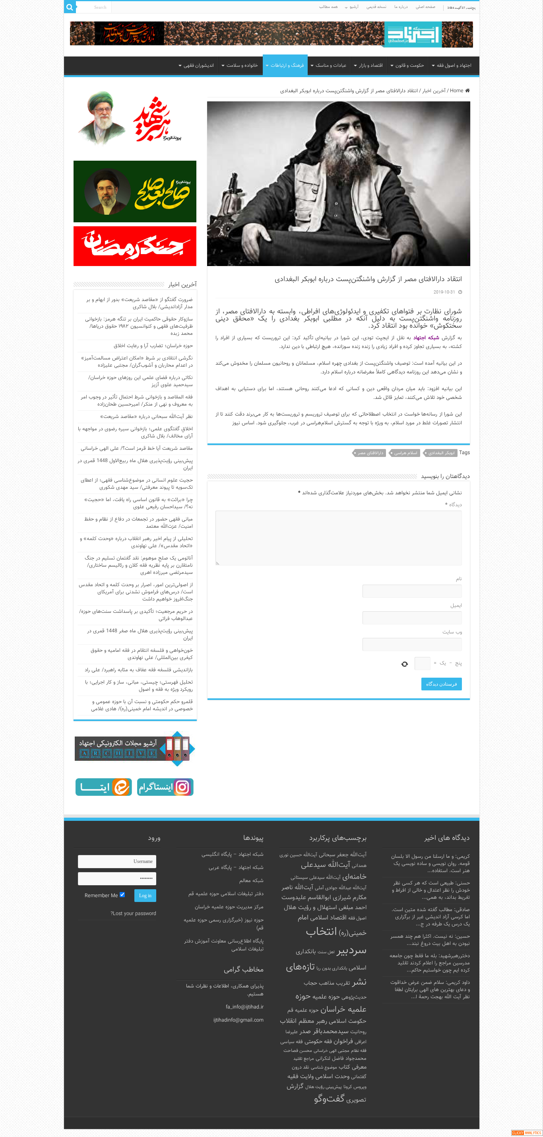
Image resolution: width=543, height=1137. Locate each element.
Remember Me (102, 896)
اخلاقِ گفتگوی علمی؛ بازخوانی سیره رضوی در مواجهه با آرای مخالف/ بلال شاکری (135, 432)
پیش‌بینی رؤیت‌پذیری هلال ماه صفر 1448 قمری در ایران (140, 634)
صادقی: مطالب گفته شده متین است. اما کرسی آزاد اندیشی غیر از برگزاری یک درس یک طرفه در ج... (431, 917)
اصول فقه (357, 918)
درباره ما (401, 7)
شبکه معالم (251, 881)
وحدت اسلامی (332, 1076)
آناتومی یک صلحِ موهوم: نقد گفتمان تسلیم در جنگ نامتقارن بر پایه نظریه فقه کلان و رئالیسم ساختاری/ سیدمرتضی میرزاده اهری (139, 565)
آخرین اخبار (434, 91)
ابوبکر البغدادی (442, 453)
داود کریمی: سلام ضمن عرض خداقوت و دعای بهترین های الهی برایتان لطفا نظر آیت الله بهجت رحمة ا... (430, 990)
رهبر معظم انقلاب (303, 1021)
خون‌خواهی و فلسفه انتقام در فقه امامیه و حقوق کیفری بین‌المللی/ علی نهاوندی (142, 654)
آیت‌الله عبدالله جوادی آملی (341, 888)
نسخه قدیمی (376, 7)
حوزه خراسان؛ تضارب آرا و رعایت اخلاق (153, 346)
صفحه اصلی (425, 7)
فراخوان (343, 1042)
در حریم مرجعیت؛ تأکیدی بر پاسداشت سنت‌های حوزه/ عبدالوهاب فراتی (136, 615)
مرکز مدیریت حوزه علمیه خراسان (229, 907)
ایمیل (456, 606)
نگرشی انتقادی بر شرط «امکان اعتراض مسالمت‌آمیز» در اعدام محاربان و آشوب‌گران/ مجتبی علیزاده (137, 361)
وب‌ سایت (452, 632)
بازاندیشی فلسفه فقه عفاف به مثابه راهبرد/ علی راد (139, 670)
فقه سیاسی (291, 1042)
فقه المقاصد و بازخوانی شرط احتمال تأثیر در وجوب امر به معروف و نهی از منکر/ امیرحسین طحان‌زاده (137, 400)
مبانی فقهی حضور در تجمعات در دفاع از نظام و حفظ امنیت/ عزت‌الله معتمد (138, 523)
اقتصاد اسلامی (328, 918)
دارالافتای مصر (370, 453)
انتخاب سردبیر (336, 941)
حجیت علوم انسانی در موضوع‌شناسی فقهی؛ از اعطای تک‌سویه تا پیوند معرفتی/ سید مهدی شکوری (137, 484)
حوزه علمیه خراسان (331, 1003)
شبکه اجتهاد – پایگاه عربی (236, 868)
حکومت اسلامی (348, 1021)
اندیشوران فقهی (199, 65)
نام (459, 579)
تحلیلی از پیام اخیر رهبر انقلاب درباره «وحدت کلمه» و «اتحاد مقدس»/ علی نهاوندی (136, 542)
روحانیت (358, 1032)
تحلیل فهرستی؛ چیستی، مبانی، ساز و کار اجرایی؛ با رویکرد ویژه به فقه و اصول (139, 686)
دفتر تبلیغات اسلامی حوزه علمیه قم (226, 894)
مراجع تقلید (303, 1058)
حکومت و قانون (410, 65)
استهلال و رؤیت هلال (310, 907)
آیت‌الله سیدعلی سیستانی (316, 878)
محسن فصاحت (297, 1050)
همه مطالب (328, 7)
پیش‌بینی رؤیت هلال (323, 1087)
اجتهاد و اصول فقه (454, 65)
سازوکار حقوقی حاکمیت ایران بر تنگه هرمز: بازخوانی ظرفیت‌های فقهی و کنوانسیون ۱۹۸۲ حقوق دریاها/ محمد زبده (139, 326)
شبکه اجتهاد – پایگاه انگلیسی (233, 855)
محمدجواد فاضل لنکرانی (341, 1059)
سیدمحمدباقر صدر (324, 1031)
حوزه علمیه (326, 997)
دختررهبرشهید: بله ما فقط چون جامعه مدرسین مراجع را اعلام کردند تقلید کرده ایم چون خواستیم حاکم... (430, 963)
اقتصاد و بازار (371, 65)
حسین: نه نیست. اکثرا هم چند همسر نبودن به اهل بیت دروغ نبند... (430, 940)
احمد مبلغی (353, 907)
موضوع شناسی (324, 1067)
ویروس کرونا (355, 1086)
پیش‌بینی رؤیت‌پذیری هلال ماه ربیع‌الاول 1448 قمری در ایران (135, 464)
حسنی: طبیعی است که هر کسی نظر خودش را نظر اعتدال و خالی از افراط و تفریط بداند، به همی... (431, 890)
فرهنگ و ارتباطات (287, 65)
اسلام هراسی (405, 453)
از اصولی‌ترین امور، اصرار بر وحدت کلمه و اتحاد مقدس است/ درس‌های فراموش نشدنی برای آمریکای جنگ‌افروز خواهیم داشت (136, 592)
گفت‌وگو (329, 1099)
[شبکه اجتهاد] (271, 35)
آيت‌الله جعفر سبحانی (343, 855)
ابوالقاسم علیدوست (306, 897)
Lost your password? (133, 914)
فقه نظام (359, 1051)
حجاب (310, 983)
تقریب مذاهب (334, 983)
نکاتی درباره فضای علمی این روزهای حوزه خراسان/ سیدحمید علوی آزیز (140, 381)
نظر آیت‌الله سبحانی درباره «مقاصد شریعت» (146, 417)
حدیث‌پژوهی (354, 997)
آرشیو (354, 7)
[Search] (70, 7)
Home (457, 91)
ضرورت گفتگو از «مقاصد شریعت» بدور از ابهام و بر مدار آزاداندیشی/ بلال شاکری (139, 303)
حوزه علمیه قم (303, 1010)
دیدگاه (453, 505)
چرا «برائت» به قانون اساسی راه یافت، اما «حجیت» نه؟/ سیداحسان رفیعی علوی (138, 503)
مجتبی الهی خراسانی (331, 1051)
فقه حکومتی (318, 1041)
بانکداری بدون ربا (331, 968)
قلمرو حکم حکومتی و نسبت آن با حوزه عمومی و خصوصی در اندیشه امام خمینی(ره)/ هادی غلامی (142, 705)
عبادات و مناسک (331, 65)
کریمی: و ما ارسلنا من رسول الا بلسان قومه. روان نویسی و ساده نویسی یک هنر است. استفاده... (430, 864)
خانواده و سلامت (242, 65)
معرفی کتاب (353, 1067)
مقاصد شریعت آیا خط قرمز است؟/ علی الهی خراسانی (137, 449)
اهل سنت (326, 952)
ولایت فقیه (300, 1076)
